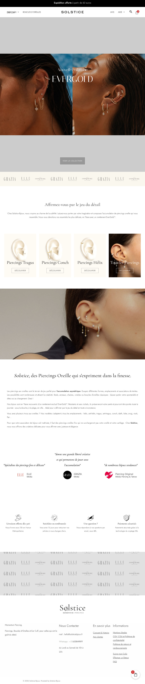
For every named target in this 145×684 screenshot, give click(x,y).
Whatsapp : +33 (71, 641)
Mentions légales (120, 632)
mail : (71, 634)
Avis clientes (98, 636)
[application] (17, 12)
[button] (130, 12)
